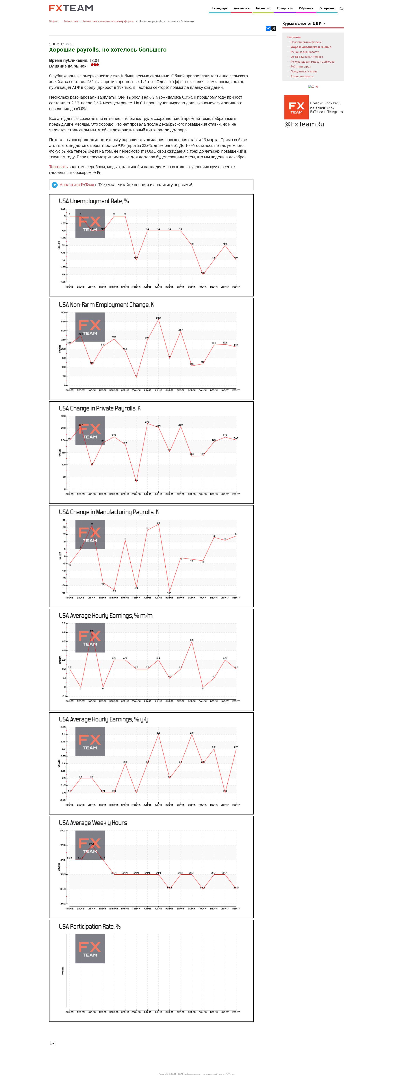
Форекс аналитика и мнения (311, 46)
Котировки (285, 8)
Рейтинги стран (301, 66)
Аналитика (241, 8)
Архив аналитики (302, 76)
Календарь (220, 8)
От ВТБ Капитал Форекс (307, 56)
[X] (273, 28)
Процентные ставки (304, 71)
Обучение (306, 8)
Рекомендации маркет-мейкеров (312, 61)
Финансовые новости (305, 51)
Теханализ (263, 8)
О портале (327, 8)
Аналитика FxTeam (77, 184)
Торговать (58, 166)
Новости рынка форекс (306, 42)
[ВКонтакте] (268, 28)
